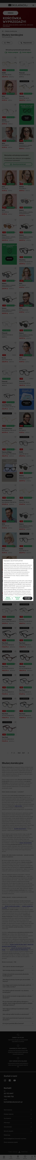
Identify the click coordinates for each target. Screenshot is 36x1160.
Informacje (7, 577)
